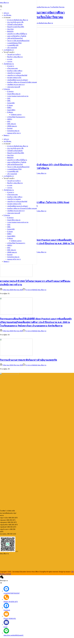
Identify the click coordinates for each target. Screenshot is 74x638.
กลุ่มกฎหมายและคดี (13, 87)
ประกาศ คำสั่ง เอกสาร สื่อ (15, 22)
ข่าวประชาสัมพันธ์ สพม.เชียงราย (17, 20)
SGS (8, 98)
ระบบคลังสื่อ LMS (12, 45)
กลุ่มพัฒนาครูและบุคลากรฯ (16, 84)
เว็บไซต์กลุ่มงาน (9, 64)
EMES (9, 107)
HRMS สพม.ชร (12, 126)
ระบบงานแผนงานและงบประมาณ (17, 96)
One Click (10, 29)
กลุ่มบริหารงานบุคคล (14, 73)
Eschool (9, 128)
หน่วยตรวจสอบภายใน (14, 77)
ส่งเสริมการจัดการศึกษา (14, 70)
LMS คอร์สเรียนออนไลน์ (15, 38)
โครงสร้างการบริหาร (14, 54)
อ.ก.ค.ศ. (9, 59)
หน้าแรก (6, 13)
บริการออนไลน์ (12, 47)
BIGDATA (10, 31)
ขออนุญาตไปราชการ (14, 133)
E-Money (10, 112)
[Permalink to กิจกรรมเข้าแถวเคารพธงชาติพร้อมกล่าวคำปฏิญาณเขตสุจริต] (16, 355)
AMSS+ (9, 119)
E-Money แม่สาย (16, 114)
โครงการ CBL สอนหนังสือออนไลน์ (18, 40)
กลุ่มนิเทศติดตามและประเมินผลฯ (17, 80)
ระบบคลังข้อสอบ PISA (14, 43)
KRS (8, 121)
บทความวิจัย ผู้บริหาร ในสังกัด (16, 36)
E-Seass (10, 105)
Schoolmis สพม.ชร (13, 130)
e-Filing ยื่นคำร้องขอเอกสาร (16, 117)
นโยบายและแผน (12, 68)
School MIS (11, 103)
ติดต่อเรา (6, 135)
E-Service (7, 89)
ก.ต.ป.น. (9, 61)
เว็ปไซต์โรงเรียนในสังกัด (15, 24)
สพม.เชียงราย (4, 2)
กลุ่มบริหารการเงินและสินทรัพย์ (17, 75)
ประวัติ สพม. (7, 15)
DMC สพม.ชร (11, 124)
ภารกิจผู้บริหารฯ (9, 50)
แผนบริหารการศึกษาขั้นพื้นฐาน (17, 33)
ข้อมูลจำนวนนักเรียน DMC (15, 27)
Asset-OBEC (11, 110)
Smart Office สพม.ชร (13, 94)
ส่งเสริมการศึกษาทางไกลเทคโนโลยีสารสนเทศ (22, 82)
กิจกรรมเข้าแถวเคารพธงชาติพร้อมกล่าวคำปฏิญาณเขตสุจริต (28, 360)
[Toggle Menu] (0, 9)
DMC (9, 100)
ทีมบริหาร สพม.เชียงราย (15, 57)
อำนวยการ (10, 66)
